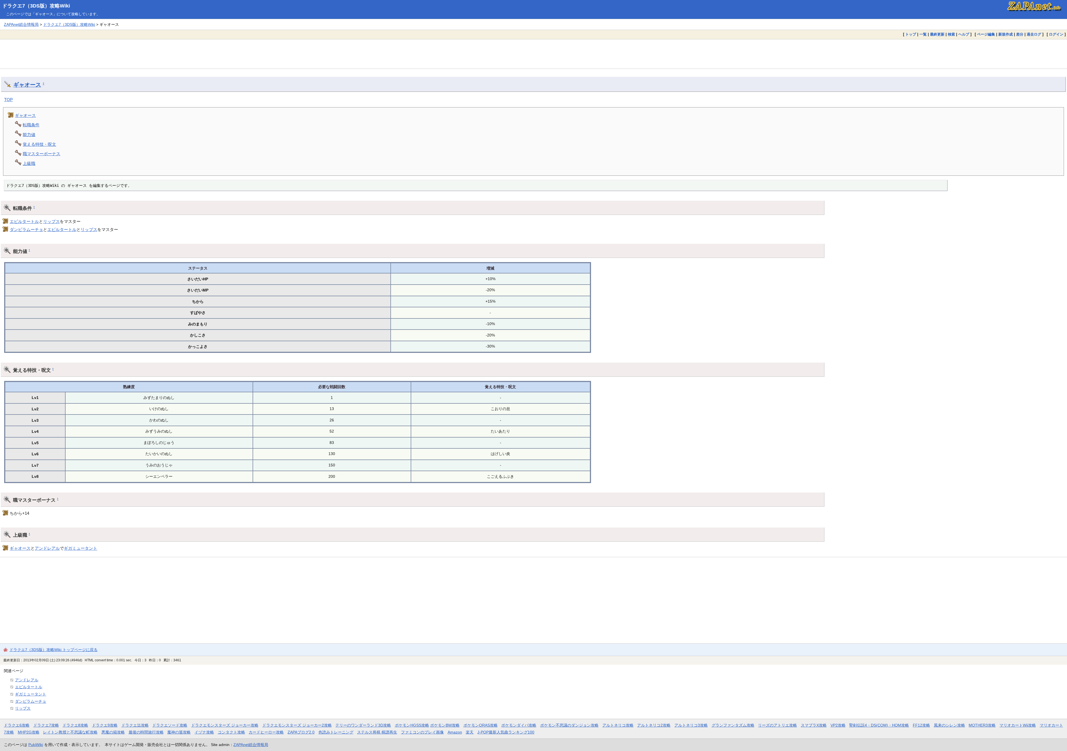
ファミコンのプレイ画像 (422, 732)
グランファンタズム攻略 (733, 725)
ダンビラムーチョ (26, 229)
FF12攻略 (921, 725)
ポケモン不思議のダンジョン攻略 (569, 725)
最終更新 (937, 34)
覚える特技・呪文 (39, 144)
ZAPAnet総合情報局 (21, 24)
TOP (8, 99)
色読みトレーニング (335, 732)
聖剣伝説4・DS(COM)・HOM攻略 (879, 725)
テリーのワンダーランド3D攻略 (363, 725)
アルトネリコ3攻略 (691, 725)
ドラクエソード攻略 (169, 725)
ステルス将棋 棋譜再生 (377, 732)
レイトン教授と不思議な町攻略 (70, 732)
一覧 (923, 34)
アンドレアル (47, 548)
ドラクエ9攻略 (105, 725)
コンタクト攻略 (231, 732)
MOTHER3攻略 (982, 725)
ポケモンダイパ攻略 (518, 725)
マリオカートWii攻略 (1017, 725)
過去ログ (1034, 34)
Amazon (455, 732)
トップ (910, 34)
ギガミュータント (80, 548)
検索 (951, 34)
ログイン (1056, 34)
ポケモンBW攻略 (445, 725)
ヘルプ (963, 34)
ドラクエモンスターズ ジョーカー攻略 (224, 725)
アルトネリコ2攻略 (653, 725)
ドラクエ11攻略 (135, 725)
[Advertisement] (533, 53)
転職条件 (31, 124)
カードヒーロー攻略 (266, 732)
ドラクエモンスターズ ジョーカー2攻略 (297, 725)
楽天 (469, 732)
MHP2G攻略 (28, 732)
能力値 (29, 134)
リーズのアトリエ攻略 (777, 725)
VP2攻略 (838, 725)
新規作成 (1005, 34)
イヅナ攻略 (204, 732)
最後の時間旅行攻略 (146, 732)
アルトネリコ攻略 (618, 725)
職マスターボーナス (41, 153)
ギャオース (27, 85)
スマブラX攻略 (814, 725)
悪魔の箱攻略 (113, 732)
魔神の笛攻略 (179, 732)
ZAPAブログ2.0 (301, 732)
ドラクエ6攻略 (16, 725)
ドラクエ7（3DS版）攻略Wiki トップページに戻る (53, 649)
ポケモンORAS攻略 (480, 725)
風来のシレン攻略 (949, 725)
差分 (1019, 34)
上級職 (29, 163)
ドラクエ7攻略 (46, 725)
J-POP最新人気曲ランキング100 (505, 732)
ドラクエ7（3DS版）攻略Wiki (36, 6)
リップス (51, 221)
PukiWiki (35, 744)
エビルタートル (24, 221)
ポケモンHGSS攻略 (412, 725)
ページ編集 (986, 34)
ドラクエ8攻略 (75, 725)
